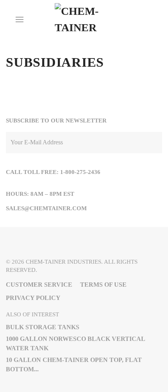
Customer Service (39, 284)
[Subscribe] (154, 142)
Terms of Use (103, 284)
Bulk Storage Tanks (42, 327)
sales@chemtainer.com (46, 208)
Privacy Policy (33, 297)
